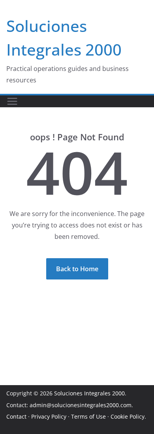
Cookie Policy (128, 416)
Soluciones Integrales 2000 (89, 393)
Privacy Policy (48, 416)
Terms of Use (88, 416)
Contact (16, 416)
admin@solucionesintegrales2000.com (80, 405)
